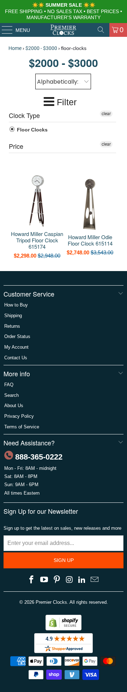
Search (11, 395)
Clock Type (24, 115)
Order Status (17, 336)
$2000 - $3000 (41, 48)
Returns (12, 326)
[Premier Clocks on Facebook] (31, 580)
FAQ (8, 384)
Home (15, 48)
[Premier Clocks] (63, 30)
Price (16, 146)
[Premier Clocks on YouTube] (44, 580)
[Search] (101, 30)
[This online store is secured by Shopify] (63, 628)
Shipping (13, 315)
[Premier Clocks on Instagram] (69, 580)
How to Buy (16, 305)
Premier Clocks (51, 602)
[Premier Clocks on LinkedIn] (82, 580)
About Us (13, 405)
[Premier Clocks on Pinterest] (57, 580)
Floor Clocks (32, 130)
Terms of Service (21, 426)
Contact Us (15, 357)
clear (106, 113)
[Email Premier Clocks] (94, 580)
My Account (16, 347)
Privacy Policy (19, 416)
